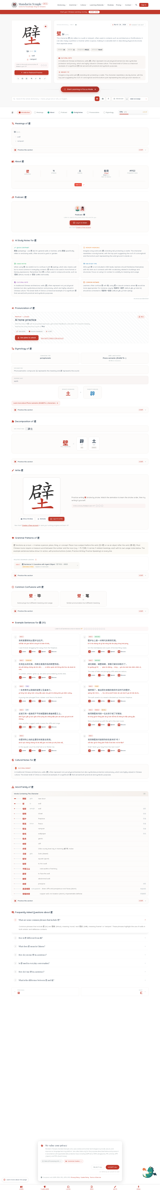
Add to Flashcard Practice (32, 72)
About (52, 112)
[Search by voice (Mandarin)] (108, 98)
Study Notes (78, 112)
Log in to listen (81, 223)
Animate (43, 519)
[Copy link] (45, 78)
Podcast (64, 112)
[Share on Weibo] (35, 78)
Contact (128, 5)
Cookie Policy (85, 1177)
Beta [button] (45, 3)
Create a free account (83, 227)
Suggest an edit (138, 25)
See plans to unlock (28, 338)
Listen (24, 651)
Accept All (112, 1167)
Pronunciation (94, 112)
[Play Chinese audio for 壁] (45, 26)
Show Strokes (28, 519)
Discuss (54, 651)
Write (33, 651)
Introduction (25, 112)
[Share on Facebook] (22, 78)
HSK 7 (72, 25)
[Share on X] (18, 78)
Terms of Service (95, 1177)
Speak (44, 651)
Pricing (118, 5)
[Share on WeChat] (31, 78)
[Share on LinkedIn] (26, 78)
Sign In (143, 5)
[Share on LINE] (40, 78)
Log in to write (58, 519)
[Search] (136, 5)
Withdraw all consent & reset (110, 1172)
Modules (111, 5)
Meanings (40, 112)
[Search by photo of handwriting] (102, 98)
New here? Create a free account (52, 338)
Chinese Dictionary (62, 25)
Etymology (109, 112)
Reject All (97, 1167)
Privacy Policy (75, 1177)
